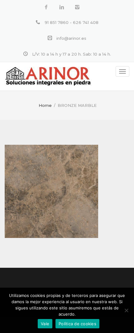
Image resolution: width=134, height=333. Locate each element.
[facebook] (46, 7)
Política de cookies (77, 323)
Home (45, 105)
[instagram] (77, 7)
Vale (45, 323)
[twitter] (62, 7)
